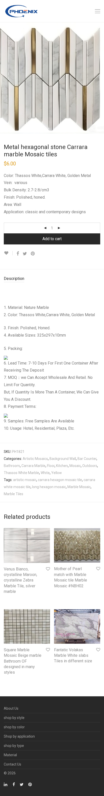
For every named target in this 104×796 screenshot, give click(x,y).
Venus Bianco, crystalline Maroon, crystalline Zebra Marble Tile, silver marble (20, 580)
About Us (11, 708)
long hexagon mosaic (49, 487)
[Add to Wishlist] (8, 253)
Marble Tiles (13, 494)
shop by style (14, 718)
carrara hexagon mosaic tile (60, 480)
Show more (10, 599)
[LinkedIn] (6, 784)
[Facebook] (14, 784)
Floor (51, 466)
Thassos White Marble (21, 473)
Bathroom (12, 466)
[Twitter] (21, 784)
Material (10, 755)
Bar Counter (86, 459)
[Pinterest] (30, 784)
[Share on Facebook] (17, 253)
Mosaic (75, 466)
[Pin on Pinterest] (33, 253)
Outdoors (89, 466)
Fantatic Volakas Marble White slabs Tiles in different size (73, 655)
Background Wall (62, 459)
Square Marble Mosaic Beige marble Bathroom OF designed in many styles (22, 661)
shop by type (14, 746)
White (45, 473)
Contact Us (12, 764)
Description (14, 278)
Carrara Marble (33, 466)
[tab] (52, 279)
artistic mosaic (24, 480)
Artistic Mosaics (35, 459)
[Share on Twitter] (25, 253)
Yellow (56, 473)
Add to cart (52, 238)
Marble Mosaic (79, 487)
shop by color (14, 727)
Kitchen (62, 466)
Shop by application (19, 736)
